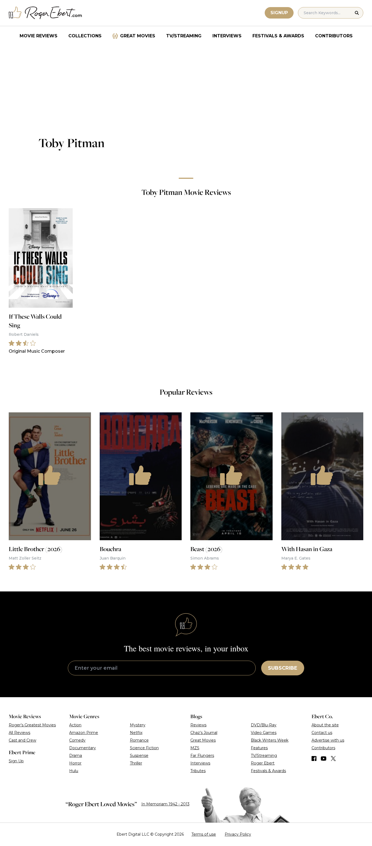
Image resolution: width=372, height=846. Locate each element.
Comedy (77, 740)
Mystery (137, 725)
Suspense (139, 755)
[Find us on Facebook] (314, 758)
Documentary (82, 747)
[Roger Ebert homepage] (45, 13)
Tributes (198, 770)
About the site (325, 725)
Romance (139, 740)
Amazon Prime (83, 732)
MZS (194, 747)
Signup (279, 12)
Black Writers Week (269, 740)
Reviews (198, 725)
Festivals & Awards (278, 35)
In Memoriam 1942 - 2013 (165, 804)
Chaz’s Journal (203, 732)
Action (75, 725)
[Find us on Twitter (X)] (333, 758)
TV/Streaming (184, 35)
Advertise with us (328, 740)
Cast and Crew (22, 740)
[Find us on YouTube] (324, 758)
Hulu (73, 770)
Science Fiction (144, 747)
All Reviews (19, 732)
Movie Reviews (38, 35)
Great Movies (137, 35)
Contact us (322, 732)
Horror (75, 763)
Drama (75, 755)
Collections (85, 35)
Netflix (136, 732)
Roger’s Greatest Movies (32, 725)
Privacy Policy (238, 834)
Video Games (263, 732)
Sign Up (16, 761)
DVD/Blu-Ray (263, 725)
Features (259, 747)
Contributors (334, 35)
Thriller (136, 763)
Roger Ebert (263, 763)
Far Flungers (202, 755)
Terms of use (203, 834)
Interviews (227, 35)
